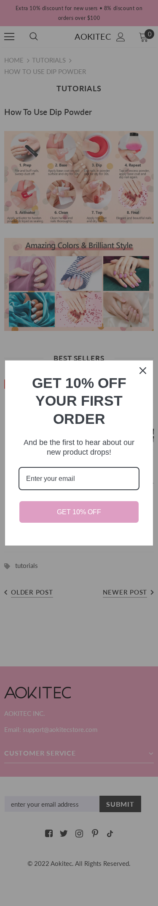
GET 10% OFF (79, 512)
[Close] (143, 370)
